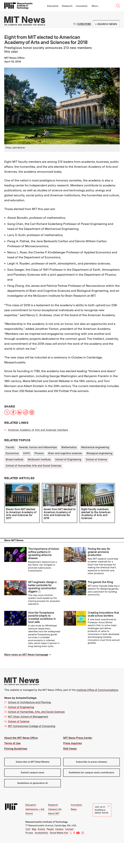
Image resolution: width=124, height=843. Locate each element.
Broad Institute (14, 459)
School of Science (96, 459)
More (95, 6)
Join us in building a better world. (101, 810)
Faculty (10, 447)
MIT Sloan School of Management (28, 716)
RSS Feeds (70, 748)
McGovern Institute (39, 459)
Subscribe (84, 24)
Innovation (81, 6)
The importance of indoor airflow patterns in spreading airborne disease (43, 553)
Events (41, 829)
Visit (27, 829)
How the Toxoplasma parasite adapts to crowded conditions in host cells (42, 617)
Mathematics (69, 447)
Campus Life (54, 809)
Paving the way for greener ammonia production (99, 552)
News (74, 809)
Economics (12, 453)
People (50, 829)
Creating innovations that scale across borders (103, 614)
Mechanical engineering (95, 447)
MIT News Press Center (77, 737)
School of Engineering (68, 459)
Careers (59, 829)
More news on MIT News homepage (26, 654)
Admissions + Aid (34, 809)
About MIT (53, 813)
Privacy (29, 832)
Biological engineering (99, 453)
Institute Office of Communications (97, 689)
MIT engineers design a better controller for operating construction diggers (42, 586)
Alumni (29, 813)
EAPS (26, 453)
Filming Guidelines (15, 748)
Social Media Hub (59, 832)
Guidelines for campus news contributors (91, 772)
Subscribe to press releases (91, 762)
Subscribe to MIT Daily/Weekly (32, 762)
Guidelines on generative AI (32, 783)
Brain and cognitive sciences (65, 453)
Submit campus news (32, 772)
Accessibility (41, 832)
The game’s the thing (100, 582)
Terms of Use (12, 743)
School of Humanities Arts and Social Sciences (33, 465)
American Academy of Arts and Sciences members (38, 429)
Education (53, 6)
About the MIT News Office (21, 737)
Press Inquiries (72, 743)
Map (34, 829)
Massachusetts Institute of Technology (46, 822)
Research (67, 6)
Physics (39, 453)
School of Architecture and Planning (29, 702)
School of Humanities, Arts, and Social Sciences (36, 711)
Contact (69, 829)
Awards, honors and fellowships (38, 447)
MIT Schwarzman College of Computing (31, 726)
